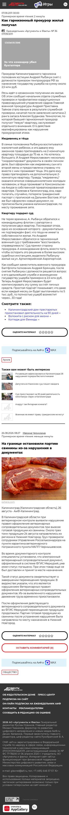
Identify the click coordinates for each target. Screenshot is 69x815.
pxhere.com (8, 502)
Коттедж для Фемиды (22, 319)
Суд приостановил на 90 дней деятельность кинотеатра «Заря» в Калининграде (37, 395)
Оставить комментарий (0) (34, 647)
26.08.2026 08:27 (11, 433)
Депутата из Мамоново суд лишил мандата (37, 384)
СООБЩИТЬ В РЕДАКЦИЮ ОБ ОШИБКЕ (27, 712)
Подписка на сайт (15, 699)
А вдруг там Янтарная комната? (31, 404)
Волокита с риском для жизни (28, 316)
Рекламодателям (31, 708)
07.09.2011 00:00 (10, 13)
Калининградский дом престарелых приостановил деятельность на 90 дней (31, 311)
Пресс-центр (46, 694)
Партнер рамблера (30, 800)
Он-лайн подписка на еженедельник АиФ (32, 703)
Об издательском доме (19, 694)
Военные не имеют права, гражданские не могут (39, 414)
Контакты (9, 708)
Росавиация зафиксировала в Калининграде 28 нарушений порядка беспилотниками (39, 375)
